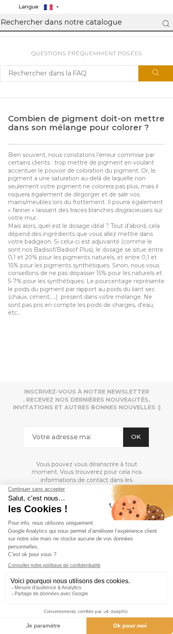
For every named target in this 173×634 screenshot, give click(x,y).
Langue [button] (29, 6)
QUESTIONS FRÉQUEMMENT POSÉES (86, 53)
